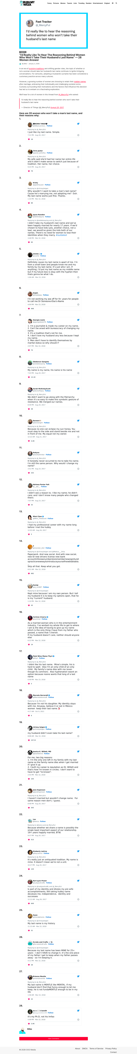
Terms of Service (96, 1049)
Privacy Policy (111, 1049)
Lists (75, 3)
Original (107, 3)
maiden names (80, 81)
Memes (62, 3)
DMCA (84, 1049)
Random (88, 3)
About (77, 1049)
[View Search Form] (116, 3)
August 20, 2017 (57, 107)
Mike (25, 63)
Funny (49, 3)
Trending (81, 3)
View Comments (53, 1038)
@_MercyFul (63, 94)
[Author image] (20, 64)
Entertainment (98, 3)
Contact (113, 1052)
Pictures (56, 3)
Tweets (69, 3)
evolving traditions (36, 69)
